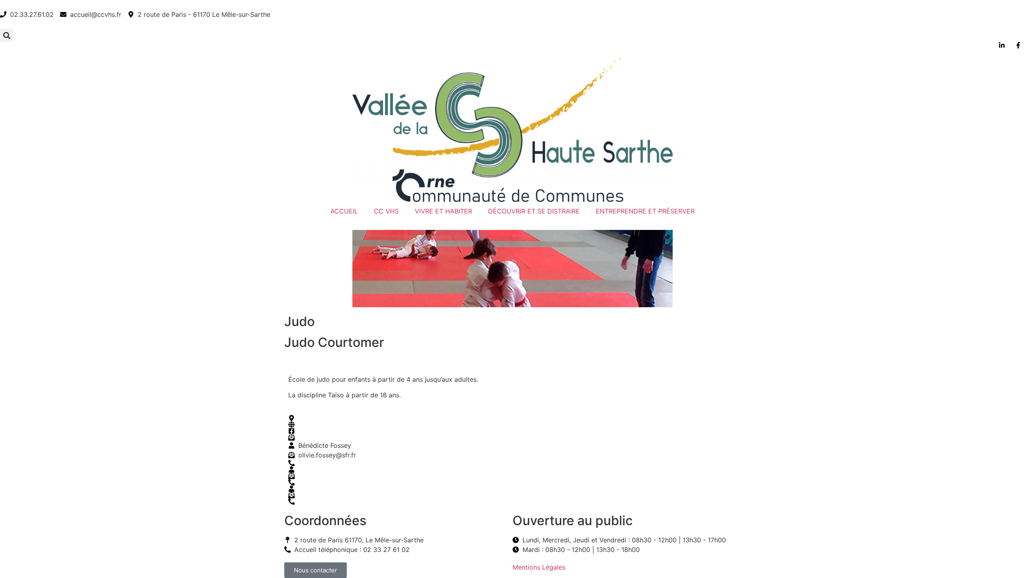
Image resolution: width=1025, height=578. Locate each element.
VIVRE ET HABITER (443, 211)
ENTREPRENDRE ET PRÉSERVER (645, 211)
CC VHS (386, 211)
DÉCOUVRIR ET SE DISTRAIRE (534, 211)
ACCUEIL (344, 211)
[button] (6, 35)
